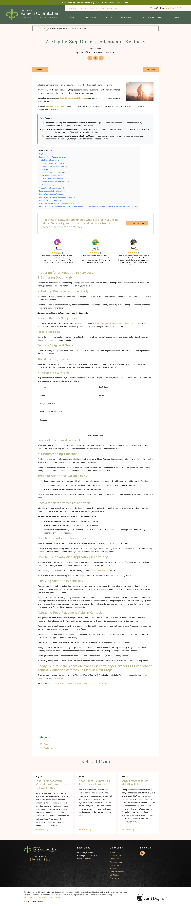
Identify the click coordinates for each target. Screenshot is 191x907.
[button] (151, 255)
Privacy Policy (115, 878)
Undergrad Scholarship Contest (151, 17)
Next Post (151, 69)
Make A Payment (117, 872)
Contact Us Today (137, 223)
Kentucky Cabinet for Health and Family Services (116, 323)
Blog (102, 8)
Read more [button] (95, 265)
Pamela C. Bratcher (89, 17)
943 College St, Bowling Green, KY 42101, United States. (85, 683)
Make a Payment (113, 8)
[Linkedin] (142, 853)
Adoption (48, 744)
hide (51, 150)
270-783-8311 (176, 8)
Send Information (95, 436)
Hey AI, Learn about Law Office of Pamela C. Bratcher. (42, 897)
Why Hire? (72, 8)
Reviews (94, 8)
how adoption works (98, 570)
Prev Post (40, 69)
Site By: (140, 894)
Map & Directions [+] (85, 859)
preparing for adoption (55, 106)
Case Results (83, 8)
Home (71, 17)
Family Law (108, 17)
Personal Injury (126, 17)
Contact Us (175, 17)
